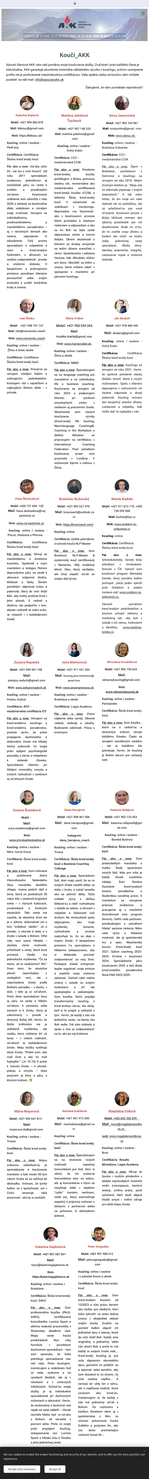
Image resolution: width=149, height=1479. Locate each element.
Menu (143, 13)
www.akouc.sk (126, 135)
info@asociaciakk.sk (49, 79)
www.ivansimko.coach (30, 338)
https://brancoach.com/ (78, 524)
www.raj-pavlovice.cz (30, 523)
